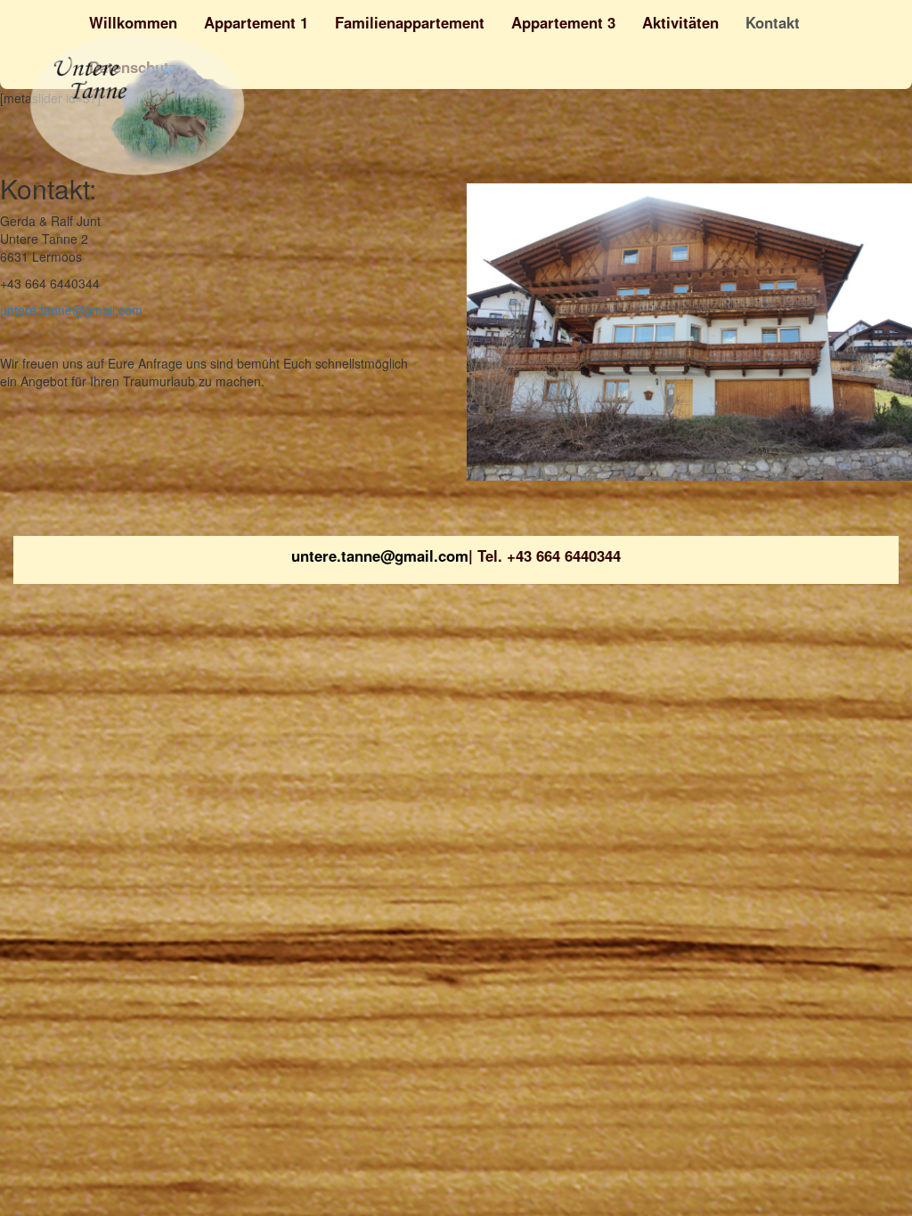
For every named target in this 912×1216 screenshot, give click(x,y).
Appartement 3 (563, 22)
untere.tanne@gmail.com (71, 310)
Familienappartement (409, 22)
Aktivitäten (680, 22)
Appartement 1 (256, 22)
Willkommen (133, 22)
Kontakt (772, 22)
